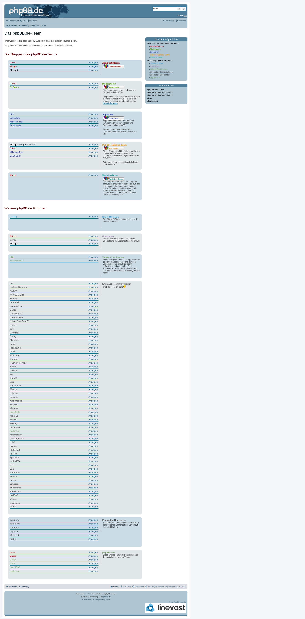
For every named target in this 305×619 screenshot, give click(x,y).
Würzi (13, 506)
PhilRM (13, 453)
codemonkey (16, 317)
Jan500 (13, 378)
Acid (12, 283)
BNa (12, 257)
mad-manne (16, 400)
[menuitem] (23, 21)
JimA (12, 563)
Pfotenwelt (15, 450)
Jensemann (16, 385)
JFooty (13, 389)
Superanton (16, 487)
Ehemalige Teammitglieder (161, 72)
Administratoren (157, 46)
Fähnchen (15, 355)
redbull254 (15, 461)
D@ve (13, 325)
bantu (13, 552)
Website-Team (156, 58)
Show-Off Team (156, 63)
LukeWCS (15, 118)
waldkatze (15, 503)
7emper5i (14, 520)
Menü (181, 15)
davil (12, 329)
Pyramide (14, 457)
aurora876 (15, 523)
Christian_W (16, 313)
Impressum (153, 101)
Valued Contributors (158, 69)
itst (11, 374)
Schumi (13, 476)
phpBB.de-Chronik (156, 90)
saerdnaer (15, 472)
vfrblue (13, 499)
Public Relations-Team (160, 55)
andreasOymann (18, 287)
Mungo (13, 66)
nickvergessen (17, 438)
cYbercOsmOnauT (19, 321)
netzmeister (16, 434)
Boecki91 (14, 302)
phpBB (87, 594)
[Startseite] (29, 11)
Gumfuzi (14, 359)
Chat (150, 98)
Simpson (14, 484)
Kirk (12, 114)
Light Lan (14, 531)
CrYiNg (13, 216)
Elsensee (14, 340)
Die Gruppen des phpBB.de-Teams (163, 43)
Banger (13, 298)
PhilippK (14, 70)
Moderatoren (155, 49)
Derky (13, 559)
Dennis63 (14, 332)
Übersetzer (155, 66)
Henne (13, 366)
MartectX (14, 535)
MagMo (13, 404)
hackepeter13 (17, 260)
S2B (12, 469)
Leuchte (14, 397)
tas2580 (14, 495)
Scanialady (15, 125)
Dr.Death (14, 87)
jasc (12, 382)
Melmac (14, 416)
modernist (15, 427)
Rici (12, 465)
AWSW (13, 291)
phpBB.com (155, 78)
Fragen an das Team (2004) (160, 92)
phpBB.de (107, 597)
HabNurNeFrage (18, 363)
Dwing (13, 336)
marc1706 (15, 412)
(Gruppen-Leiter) (54, 144)
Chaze (13, 310)
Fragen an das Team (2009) (160, 95)
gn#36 (13, 240)
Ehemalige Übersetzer (159, 75)
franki (12, 351)
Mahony (14, 408)
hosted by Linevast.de (177, 602)
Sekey (13, 480)
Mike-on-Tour (16, 121)
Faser (13, 344)
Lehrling (14, 393)
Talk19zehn (15, 491)
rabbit (13, 539)
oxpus (13, 446)
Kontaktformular (110, 103)
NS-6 (12, 442)
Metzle (13, 419)
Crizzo (13, 62)
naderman (15, 431)
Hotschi (13, 370)
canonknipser (16, 306)
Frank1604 (15, 347)
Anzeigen (93, 62)
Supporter (154, 52)
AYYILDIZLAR (17, 294)
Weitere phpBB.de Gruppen (160, 60)
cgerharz (14, 527)
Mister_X (14, 423)
